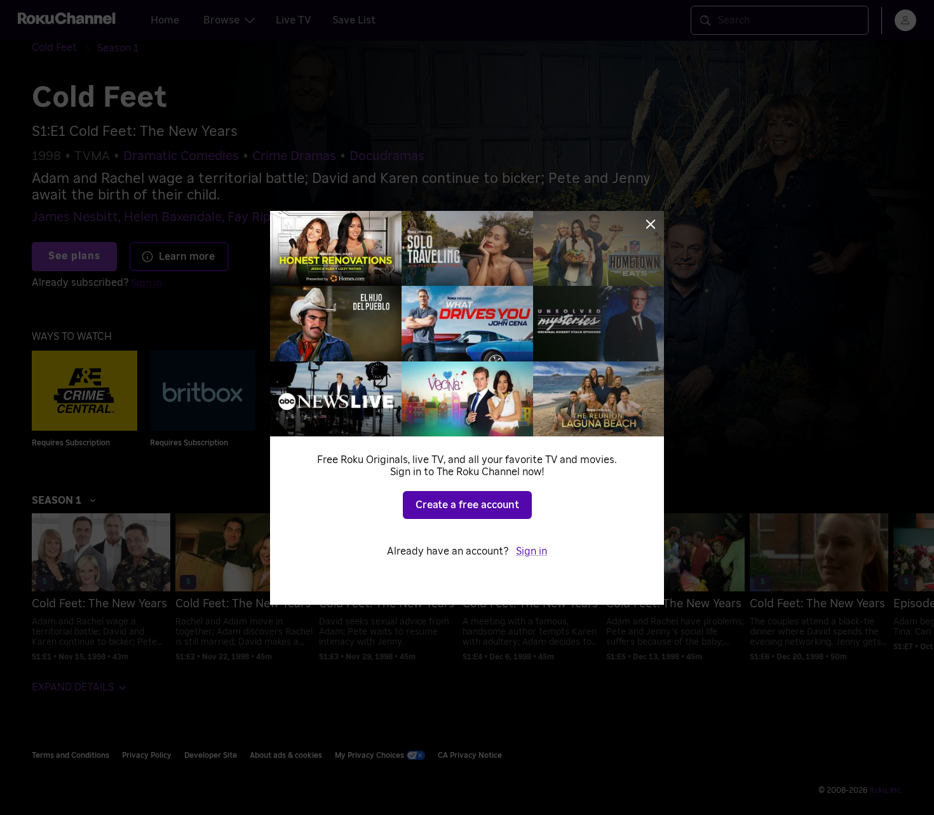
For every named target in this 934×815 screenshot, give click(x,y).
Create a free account (467, 505)
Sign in (531, 551)
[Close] (650, 224)
